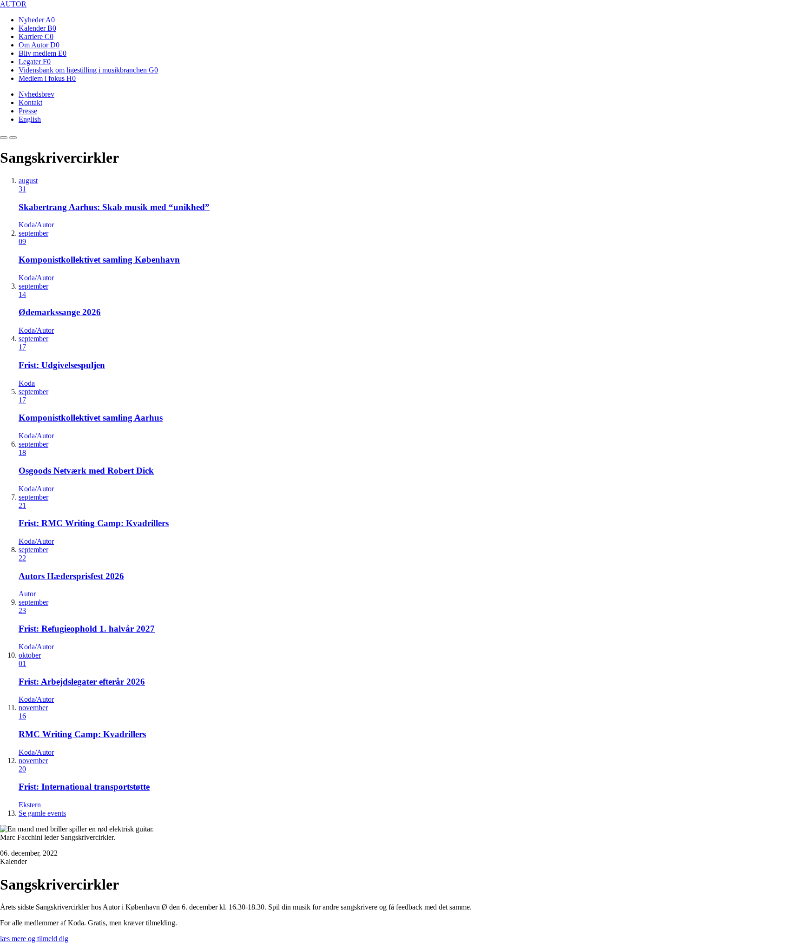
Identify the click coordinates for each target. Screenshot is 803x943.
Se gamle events (42, 813)
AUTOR (13, 4)
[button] (3, 137)
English (30, 119)
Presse (28, 111)
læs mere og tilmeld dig (34, 939)
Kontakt (30, 102)
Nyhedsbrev (36, 94)
